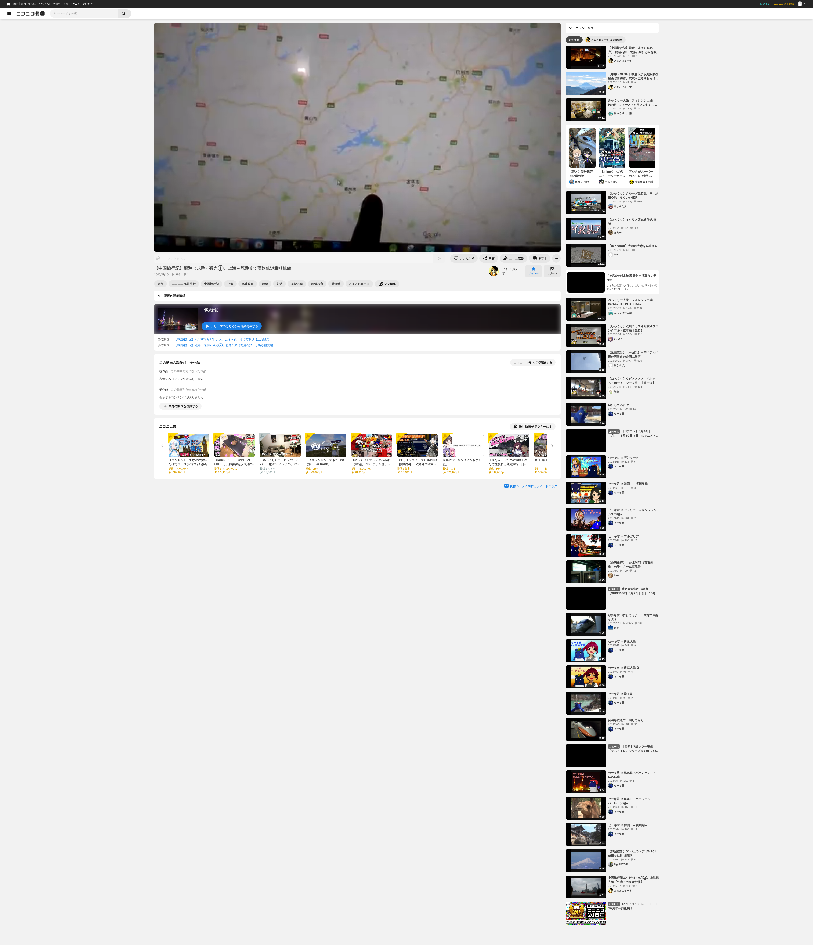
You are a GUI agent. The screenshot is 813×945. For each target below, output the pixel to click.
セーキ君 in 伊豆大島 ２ (623, 667)
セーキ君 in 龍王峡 (620, 694)
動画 (15, 4)
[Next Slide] (552, 445)
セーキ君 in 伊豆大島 (622, 641)
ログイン (765, 4)
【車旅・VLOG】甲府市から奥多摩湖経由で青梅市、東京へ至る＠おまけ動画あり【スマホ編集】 (633, 76)
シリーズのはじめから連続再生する (234, 326)
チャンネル (44, 4)
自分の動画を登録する (183, 406)
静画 (23, 4)
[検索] (124, 13)
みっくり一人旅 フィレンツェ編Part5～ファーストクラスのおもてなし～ (632, 102)
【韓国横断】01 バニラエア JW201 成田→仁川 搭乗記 (632, 853)
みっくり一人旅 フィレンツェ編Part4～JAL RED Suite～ (630, 302)
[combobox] (84, 13)
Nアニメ (75, 4)
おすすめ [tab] (574, 39)
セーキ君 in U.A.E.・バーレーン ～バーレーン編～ (632, 801)
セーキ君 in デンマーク (623, 457)
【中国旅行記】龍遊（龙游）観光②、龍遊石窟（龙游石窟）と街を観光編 (223, 345)
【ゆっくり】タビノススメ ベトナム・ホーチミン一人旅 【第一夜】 (631, 381)
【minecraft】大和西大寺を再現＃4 (632, 246)
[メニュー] (556, 258)
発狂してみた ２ (618, 405)
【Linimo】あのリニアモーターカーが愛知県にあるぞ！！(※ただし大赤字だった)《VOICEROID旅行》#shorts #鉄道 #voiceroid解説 (612, 174)
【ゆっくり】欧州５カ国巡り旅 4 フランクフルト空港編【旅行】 (633, 328)
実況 (65, 4)
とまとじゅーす (511, 271)
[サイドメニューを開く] (9, 13)
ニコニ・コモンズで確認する (533, 362)
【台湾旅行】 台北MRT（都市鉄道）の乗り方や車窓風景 (630, 564)
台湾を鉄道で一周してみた (626, 720)
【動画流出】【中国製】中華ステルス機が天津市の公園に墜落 (633, 354)
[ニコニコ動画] (30, 13)
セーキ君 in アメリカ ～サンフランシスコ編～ (632, 512)
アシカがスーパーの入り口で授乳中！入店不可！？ (641, 174)
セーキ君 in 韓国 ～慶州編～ (628, 825)
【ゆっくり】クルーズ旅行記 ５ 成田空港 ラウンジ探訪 (633, 195)
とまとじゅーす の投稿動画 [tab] (606, 39)
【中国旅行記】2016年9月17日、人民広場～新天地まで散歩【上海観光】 (223, 339)
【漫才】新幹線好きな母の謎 (581, 173)
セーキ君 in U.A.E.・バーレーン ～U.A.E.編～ (632, 775)
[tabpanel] (612, 485)
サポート (552, 273)
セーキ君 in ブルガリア (623, 536)
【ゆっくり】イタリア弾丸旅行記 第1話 (633, 222)
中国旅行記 (210, 310)
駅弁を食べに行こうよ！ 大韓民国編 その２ (633, 617)
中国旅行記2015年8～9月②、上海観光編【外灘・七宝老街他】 (633, 880)
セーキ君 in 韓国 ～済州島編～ (629, 483)
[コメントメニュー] (653, 28)
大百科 (57, 4)
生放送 (32, 4)
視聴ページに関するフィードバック (533, 486)
